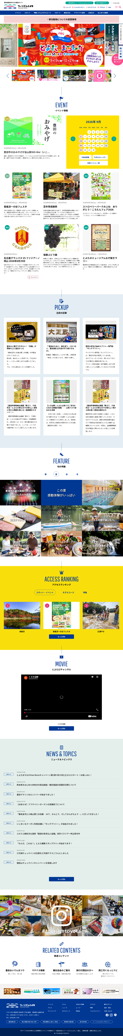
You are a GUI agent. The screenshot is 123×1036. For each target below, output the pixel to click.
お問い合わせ (108, 1011)
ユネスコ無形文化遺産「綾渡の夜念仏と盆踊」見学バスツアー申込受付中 (48, 833)
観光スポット (108, 1004)
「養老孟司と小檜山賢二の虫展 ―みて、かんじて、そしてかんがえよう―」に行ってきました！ (58, 814)
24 (98, 145)
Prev (9, 75)
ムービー (78, 1008)
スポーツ (57, 13)
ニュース (68, 7)
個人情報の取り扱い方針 (29, 1022)
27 (81, 150)
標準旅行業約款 (69, 1022)
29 (89, 150)
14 (85, 141)
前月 (73, 138)
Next (114, 75)
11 (102, 136)
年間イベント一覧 (93, 163)
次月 (113, 138)
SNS (109, 7)
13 (81, 141)
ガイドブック (92, 7)
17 (98, 141)
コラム (64, 1004)
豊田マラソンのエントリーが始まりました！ (36, 794)
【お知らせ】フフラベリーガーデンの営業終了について (41, 804)
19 (106, 141)
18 (102, 141)
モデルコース (66, 1011)
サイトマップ (52, 1011)
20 (81, 145)
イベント (18, 13)
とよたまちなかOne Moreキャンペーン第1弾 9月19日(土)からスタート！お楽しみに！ (54, 775)
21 (85, 145)
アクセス (102, 7)
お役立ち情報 (80, 1004)
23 (93, 145)
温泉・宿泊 (107, 1008)
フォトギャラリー (79, 7)
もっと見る (61, 636)
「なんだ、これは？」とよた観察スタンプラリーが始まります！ (44, 843)
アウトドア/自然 (79, 13)
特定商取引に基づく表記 (50, 1022)
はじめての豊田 (103, 13)
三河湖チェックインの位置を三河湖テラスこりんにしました (43, 853)
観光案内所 (12, 1022)
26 (106, 145)
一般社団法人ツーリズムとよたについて (79, 3)
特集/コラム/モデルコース (42, 13)
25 (102, 145)
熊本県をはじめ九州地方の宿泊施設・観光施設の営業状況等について (46, 784)
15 (89, 141)
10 (98, 136)
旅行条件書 (83, 1022)
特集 (91, 1008)
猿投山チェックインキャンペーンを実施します (37, 863)
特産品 (78, 1011)
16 (93, 141)
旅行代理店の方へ (101, 3)
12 (106, 136)
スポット (27, 13)
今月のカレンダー (100, 157)
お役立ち (91, 13)
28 (85, 150)
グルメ (50, 1008)
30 (93, 150)
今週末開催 (85, 157)
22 (89, 145)
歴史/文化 (67, 13)
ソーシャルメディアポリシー (101, 1022)
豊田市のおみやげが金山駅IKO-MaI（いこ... (27, 152)
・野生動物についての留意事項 (61, 19)
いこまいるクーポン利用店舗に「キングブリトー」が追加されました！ (47, 823)
